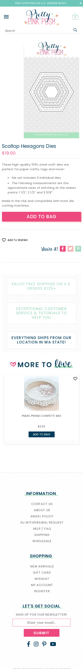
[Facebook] (28, 644)
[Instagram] (36, 644)
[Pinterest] (44, 644)
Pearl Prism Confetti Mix (41, 416)
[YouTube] (53, 644)
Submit (41, 632)
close (80, 3)
